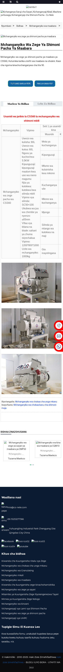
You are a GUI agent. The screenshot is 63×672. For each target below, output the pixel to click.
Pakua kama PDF (45, 83)
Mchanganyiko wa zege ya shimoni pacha (23, 613)
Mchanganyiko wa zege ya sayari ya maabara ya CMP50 (16, 453)
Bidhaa (20, 26)
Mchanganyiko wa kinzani (15, 603)
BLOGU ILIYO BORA (36, 662)
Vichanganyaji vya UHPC (14, 618)
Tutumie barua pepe (20, 83)
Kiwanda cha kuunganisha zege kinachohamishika (28, 584)
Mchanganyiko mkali (13, 575)
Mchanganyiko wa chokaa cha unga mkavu (36, 401)
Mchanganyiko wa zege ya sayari (18, 589)
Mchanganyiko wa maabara (42, 26)
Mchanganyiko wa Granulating (18, 570)
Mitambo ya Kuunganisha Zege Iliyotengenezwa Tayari (30, 594)
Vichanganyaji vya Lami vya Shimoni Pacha (24, 608)
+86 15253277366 (15, 519)
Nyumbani (6, 26)
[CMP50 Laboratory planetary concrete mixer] (16, 446)
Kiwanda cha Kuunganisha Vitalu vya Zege (24, 561)
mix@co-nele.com (17, 507)
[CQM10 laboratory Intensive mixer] (48, 444)
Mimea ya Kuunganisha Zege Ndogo (21, 599)
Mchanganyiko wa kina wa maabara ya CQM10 (48, 450)
